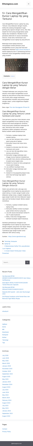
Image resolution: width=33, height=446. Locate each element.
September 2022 (7, 413)
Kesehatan (5, 332)
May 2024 (5, 395)
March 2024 (6, 397)
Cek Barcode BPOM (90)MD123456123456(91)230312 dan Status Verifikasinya (16, 278)
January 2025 (6, 382)
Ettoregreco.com (10, 4)
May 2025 (5, 379)
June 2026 (5, 358)
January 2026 (6, 366)
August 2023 (6, 403)
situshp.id (5, 311)
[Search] (27, 262)
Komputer (14, 241)
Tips (3, 342)
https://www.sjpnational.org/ (17, 236)
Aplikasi (4, 324)
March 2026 (6, 363)
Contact (4, 429)
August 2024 (6, 387)
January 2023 (6, 411)
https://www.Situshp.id (23, 49)
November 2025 (7, 368)
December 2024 (7, 384)
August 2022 (6, 416)
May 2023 (5, 408)
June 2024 (5, 392)
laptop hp (7, 243)
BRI (3, 329)
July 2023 (5, 405)
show (12, 76)
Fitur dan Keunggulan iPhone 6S (19, 107)
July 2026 (5, 355)
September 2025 (7, 374)
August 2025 (6, 376)
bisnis (4, 327)
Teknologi (7, 241)
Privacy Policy (6, 431)
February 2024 (6, 400)
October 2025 (6, 371)
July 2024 (5, 389)
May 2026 (5, 360)
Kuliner (4, 337)
